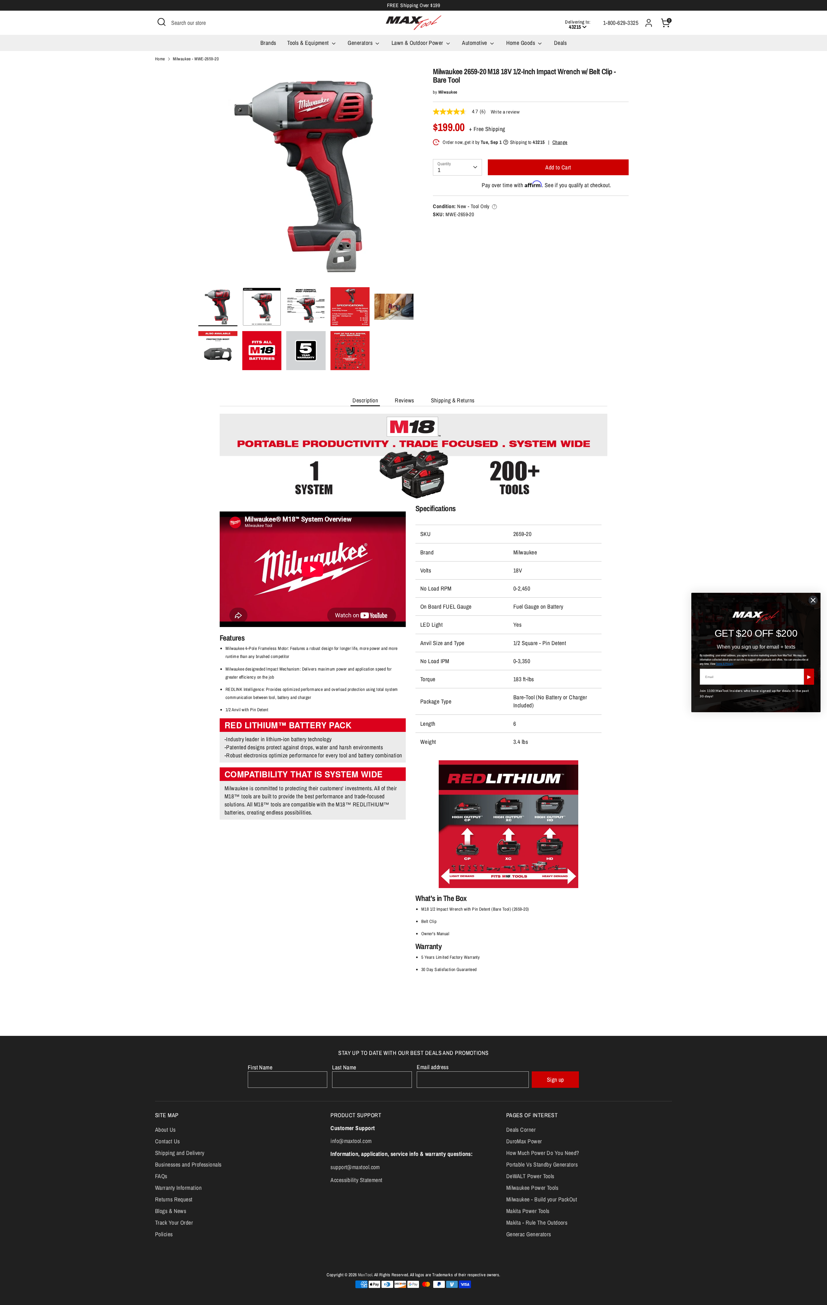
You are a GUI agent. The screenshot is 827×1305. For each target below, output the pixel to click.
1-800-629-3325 (620, 23)
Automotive (475, 43)
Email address (432, 1067)
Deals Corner (521, 1130)
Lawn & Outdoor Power (418, 43)
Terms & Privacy (724, 664)
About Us (165, 1130)
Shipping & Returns (453, 400)
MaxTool (365, 1275)
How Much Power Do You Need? (542, 1153)
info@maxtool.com (351, 1141)
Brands (268, 43)
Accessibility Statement (356, 1180)
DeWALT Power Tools (530, 1176)
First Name (260, 1067)
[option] (306, 177)
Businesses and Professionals (188, 1164)
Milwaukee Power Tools (532, 1188)
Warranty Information (178, 1188)
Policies (164, 1234)
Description (365, 400)
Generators (361, 43)
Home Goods (521, 43)
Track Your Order (174, 1223)
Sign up (555, 1080)
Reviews (404, 400)
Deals (560, 43)
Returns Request (174, 1199)
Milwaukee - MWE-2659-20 (196, 59)
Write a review (505, 112)
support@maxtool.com (355, 1167)
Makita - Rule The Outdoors (537, 1223)
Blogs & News (170, 1211)
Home (160, 59)
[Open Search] (161, 21)
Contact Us (167, 1141)
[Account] (648, 22)
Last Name (344, 1067)
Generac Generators (528, 1234)
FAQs (161, 1176)
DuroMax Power (524, 1141)
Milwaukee (447, 92)
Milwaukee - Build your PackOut (541, 1199)
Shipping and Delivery (179, 1153)
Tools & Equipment (308, 43)
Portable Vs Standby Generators (542, 1164)
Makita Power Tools (528, 1211)
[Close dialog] (813, 600)
